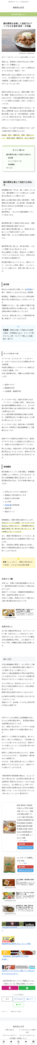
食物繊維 (11, 164)
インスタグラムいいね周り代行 (27, 1031)
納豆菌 (10, 158)
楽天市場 (22, 844)
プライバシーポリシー (9, 1035)
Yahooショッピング (25, 847)
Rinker (25, 840)
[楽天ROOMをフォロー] (10, 988)
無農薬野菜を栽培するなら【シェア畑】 (16, 944)
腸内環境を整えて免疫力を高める (18, 154)
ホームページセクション (27, 1035)
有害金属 (8, 505)
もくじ (15, 150)
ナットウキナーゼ (14, 161)
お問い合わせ (9, 1030)
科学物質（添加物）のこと (18, 1038)
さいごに (9, 168)
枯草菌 (28, 289)
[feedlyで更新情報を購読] (27, 988)
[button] (33, 561)
